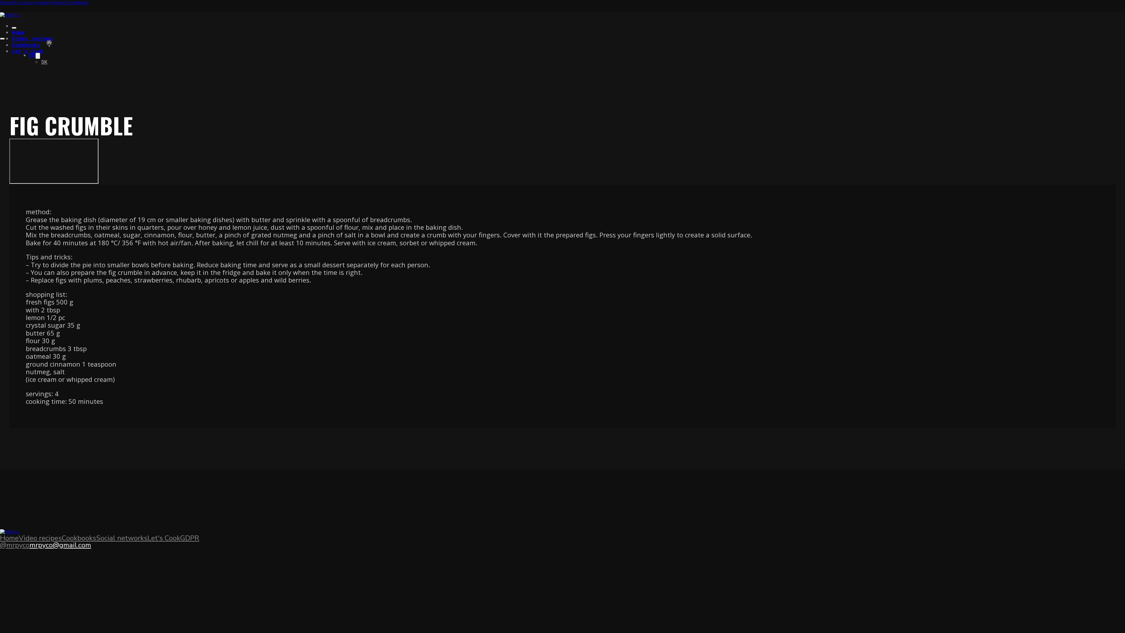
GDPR (189, 538)
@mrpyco (15, 545)
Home (18, 32)
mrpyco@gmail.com (60, 545)
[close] (14, 28)
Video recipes (32, 38)
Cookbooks (26, 44)
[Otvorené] (2, 39)
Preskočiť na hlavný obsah (24, 2)
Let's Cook (28, 51)
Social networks (121, 538)
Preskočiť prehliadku (69, 2)
